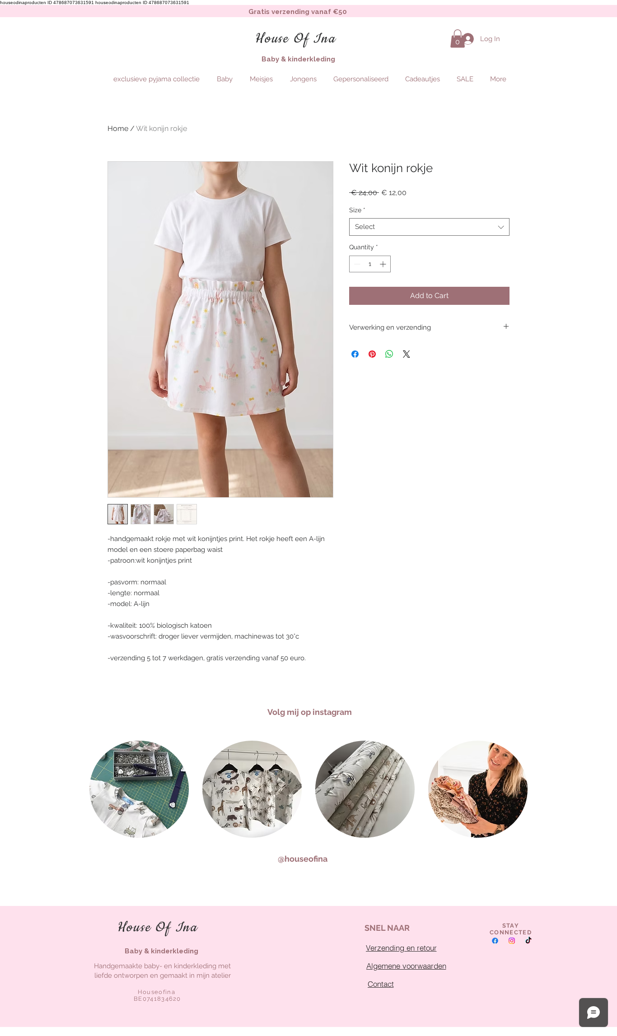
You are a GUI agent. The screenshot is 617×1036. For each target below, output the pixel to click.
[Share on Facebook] (355, 354)
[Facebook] (495, 941)
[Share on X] (406, 354)
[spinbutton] (370, 264)
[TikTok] (528, 941)
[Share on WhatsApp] (389, 354)
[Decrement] (356, 264)
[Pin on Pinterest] (372, 354)
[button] (457, 38)
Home (118, 128)
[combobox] (429, 227)
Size (357, 210)
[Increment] (383, 264)
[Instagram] (512, 941)
